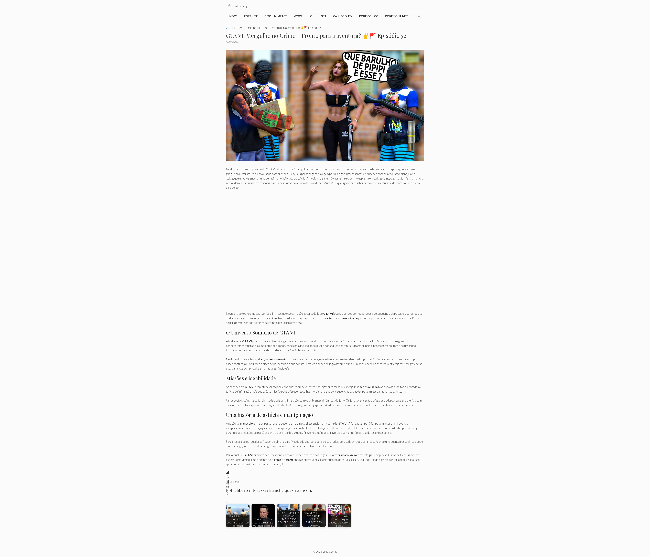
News (233, 16)
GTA (323, 16)
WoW (298, 16)
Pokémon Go (368, 16)
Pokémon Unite (396, 16)
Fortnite (251, 16)
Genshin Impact (275, 16)
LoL (311, 16)
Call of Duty (342, 16)
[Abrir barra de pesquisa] (419, 16)
